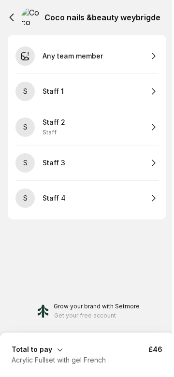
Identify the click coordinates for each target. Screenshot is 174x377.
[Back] (11, 17)
